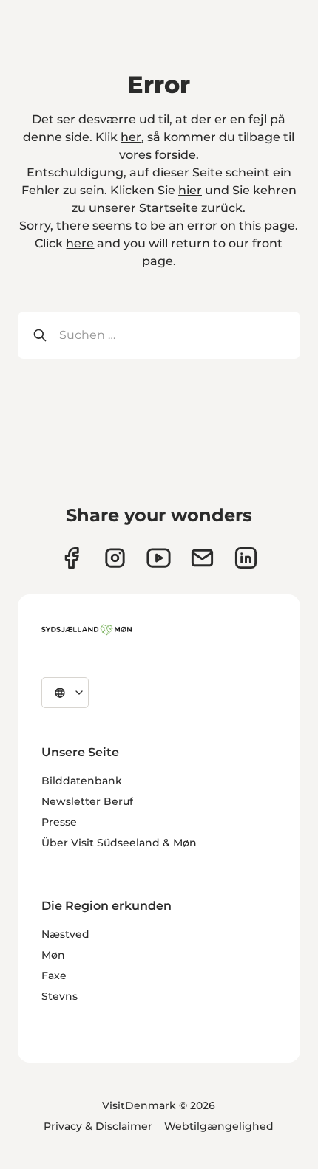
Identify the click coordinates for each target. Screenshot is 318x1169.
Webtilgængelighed (219, 1126)
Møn (53, 954)
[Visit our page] (115, 558)
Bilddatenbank (81, 780)
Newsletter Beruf (87, 801)
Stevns (59, 996)
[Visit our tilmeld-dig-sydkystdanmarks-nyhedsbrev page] (202, 558)
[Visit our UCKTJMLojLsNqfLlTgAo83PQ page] (159, 558)
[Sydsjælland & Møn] (86, 630)
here (80, 243)
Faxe (54, 975)
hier (190, 190)
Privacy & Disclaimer (98, 1126)
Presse (59, 822)
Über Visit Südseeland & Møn (119, 842)
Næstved (65, 934)
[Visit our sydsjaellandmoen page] (71, 558)
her (131, 137)
